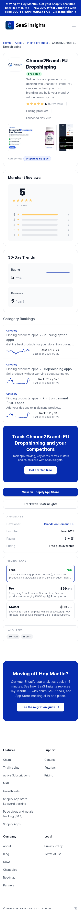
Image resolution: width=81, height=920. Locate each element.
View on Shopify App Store (40, 492)
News (6, 861)
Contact (49, 759)
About (7, 846)
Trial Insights (11, 767)
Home (7, 42)
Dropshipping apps (37, 158)
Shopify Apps (12, 824)
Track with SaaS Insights (40, 504)
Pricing (48, 775)
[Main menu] (74, 25)
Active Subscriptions (16, 775)
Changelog (10, 869)
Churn (7, 759)
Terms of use (53, 854)
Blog (6, 854)
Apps (18, 42)
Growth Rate (11, 791)
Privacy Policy (53, 846)
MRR (6, 783)
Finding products (37, 42)
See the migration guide (40, 707)
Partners (8, 885)
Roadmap (9, 877)
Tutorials (50, 767)
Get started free (40, 470)
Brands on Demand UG (59, 524)
